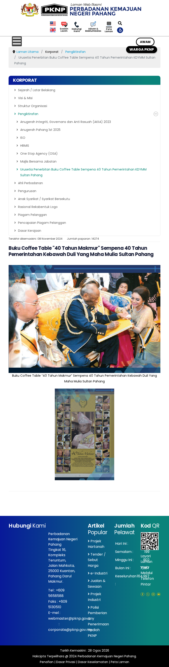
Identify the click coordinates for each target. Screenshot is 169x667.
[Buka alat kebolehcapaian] (120, 30)
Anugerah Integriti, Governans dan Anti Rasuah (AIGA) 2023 (65, 122)
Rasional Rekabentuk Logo (38, 207)
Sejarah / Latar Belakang (36, 90)
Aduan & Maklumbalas (93, 30)
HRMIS (24, 145)
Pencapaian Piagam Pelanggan (42, 222)
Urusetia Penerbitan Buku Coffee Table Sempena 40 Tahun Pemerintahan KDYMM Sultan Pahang (83, 172)
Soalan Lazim (64, 30)
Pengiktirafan (28, 114)
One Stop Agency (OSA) (39, 153)
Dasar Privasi (65, 662)
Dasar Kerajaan (29, 230)
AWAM (145, 42)
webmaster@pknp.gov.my (71, 618)
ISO (22, 137)
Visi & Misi (25, 98)
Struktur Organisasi (32, 106)
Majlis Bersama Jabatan (38, 161)
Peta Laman (109, 30)
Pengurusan (27, 191)
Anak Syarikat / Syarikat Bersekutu (44, 199)
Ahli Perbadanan (30, 183)
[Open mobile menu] (17, 41)
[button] (155, 114)
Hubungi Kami (77, 30)
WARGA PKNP (141, 49)
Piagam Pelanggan (32, 215)
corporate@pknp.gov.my (70, 629)
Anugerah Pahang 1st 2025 (40, 130)
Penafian (46, 662)
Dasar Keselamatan (93, 662)
